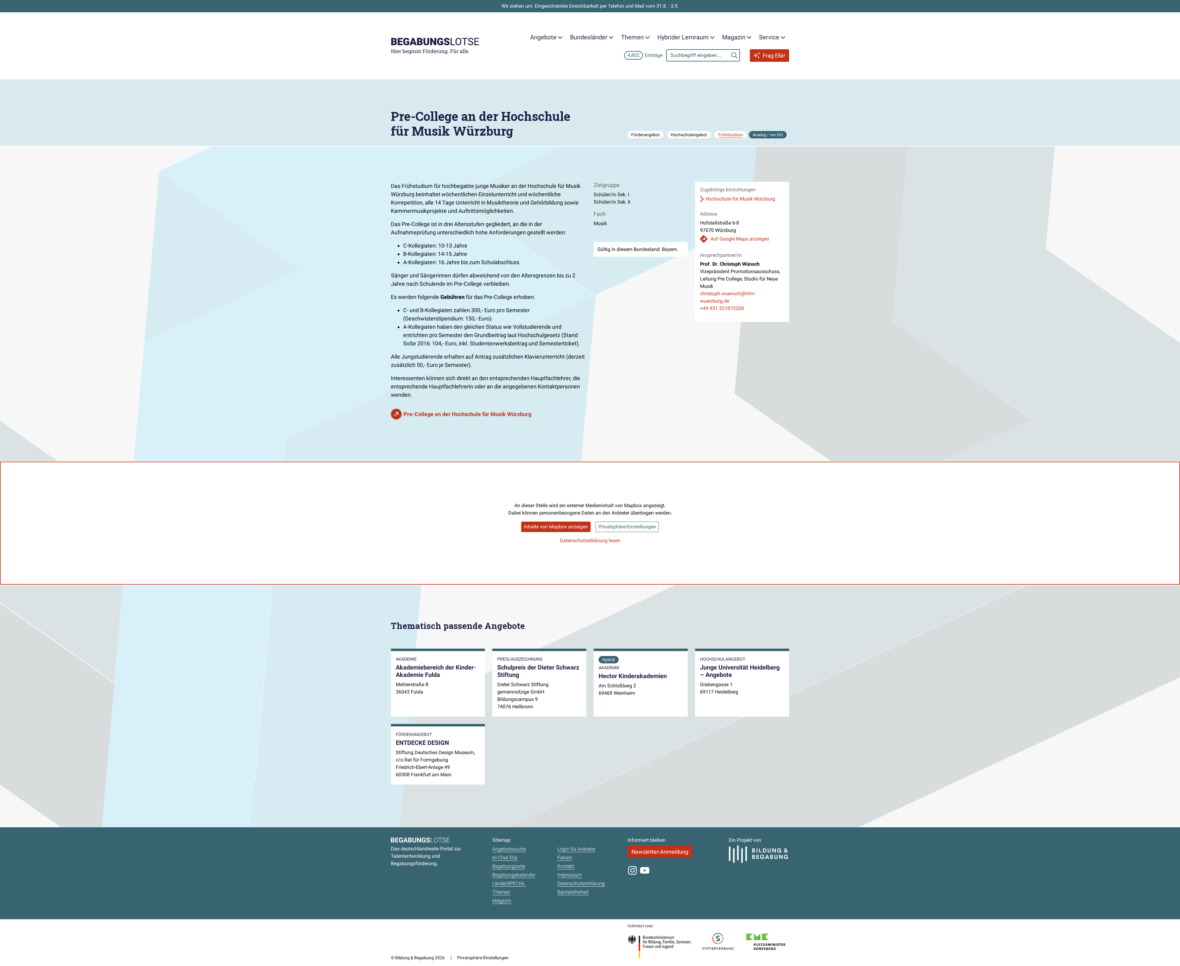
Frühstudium (730, 134)
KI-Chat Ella (504, 858)
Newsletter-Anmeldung (659, 852)
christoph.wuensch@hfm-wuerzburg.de (727, 297)
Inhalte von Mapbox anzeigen (556, 527)
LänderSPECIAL (508, 883)
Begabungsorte (508, 866)
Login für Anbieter (576, 849)
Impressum (569, 875)
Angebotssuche (509, 849)
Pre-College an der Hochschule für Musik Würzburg (467, 414)
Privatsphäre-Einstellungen (627, 527)
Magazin (501, 901)
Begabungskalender (513, 875)
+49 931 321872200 (722, 308)
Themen (501, 892)
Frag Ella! (774, 55)
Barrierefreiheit (573, 892)
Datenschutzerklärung (581, 883)
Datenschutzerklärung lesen (590, 540)
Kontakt (565, 866)
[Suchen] (734, 55)
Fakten (564, 858)
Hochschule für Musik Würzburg (740, 199)
